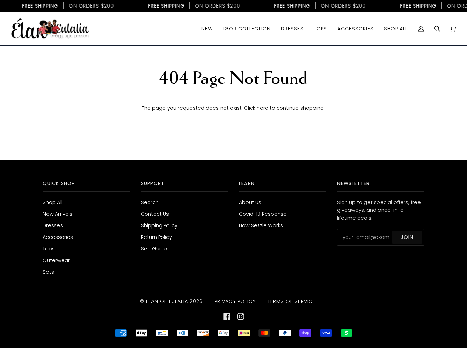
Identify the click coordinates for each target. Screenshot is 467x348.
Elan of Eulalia (167, 301)
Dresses (53, 225)
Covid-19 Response (263, 213)
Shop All (52, 202)
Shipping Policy (159, 225)
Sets (48, 272)
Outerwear (56, 260)
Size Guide (154, 248)
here (262, 108)
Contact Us (155, 213)
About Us (250, 202)
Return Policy (156, 237)
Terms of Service (292, 301)
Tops (49, 248)
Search (150, 202)
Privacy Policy (235, 301)
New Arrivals (57, 213)
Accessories (58, 237)
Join (407, 237)
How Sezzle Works (261, 225)
